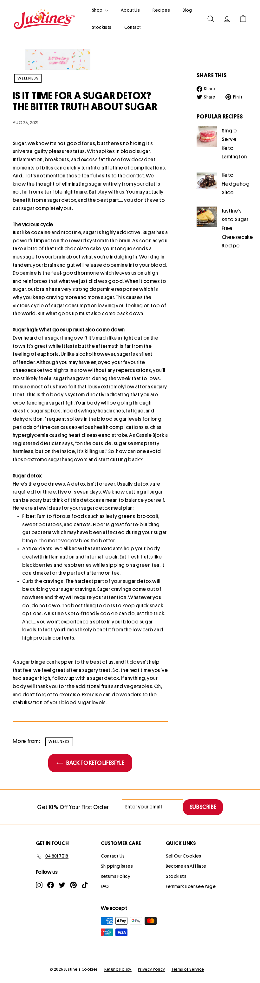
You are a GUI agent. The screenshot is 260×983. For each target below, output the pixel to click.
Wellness (27, 78)
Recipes (161, 10)
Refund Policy (118, 969)
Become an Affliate (186, 866)
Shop (97, 10)
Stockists (102, 27)
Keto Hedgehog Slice (236, 183)
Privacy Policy (151, 969)
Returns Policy (116, 876)
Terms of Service (188, 969)
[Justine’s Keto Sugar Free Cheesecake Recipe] (207, 217)
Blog (187, 10)
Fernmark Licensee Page (191, 886)
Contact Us (113, 856)
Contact (132, 27)
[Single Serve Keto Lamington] (207, 136)
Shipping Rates (117, 866)
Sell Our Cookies (183, 856)
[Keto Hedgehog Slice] (207, 181)
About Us (130, 10)
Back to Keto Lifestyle (94, 763)
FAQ (105, 886)
